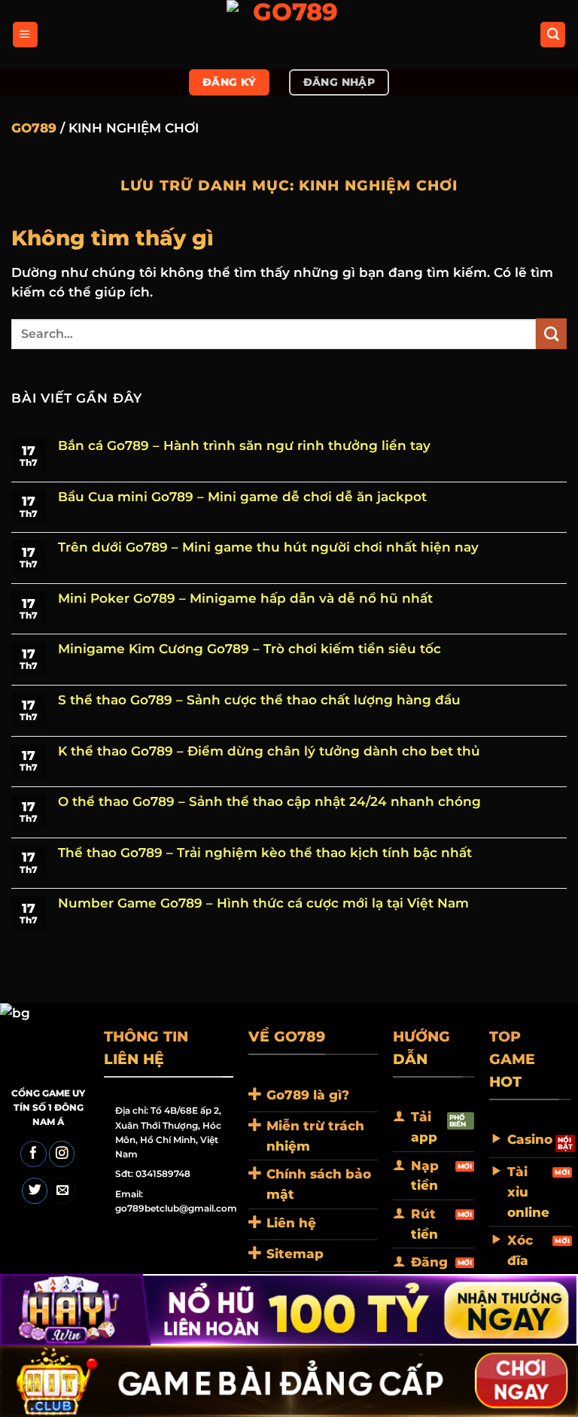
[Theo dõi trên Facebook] (33, 1154)
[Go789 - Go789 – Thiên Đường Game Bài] (289, 34)
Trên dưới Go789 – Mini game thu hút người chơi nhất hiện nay (268, 547)
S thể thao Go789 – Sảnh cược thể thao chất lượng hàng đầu (259, 700)
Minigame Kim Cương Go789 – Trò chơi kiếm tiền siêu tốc (249, 649)
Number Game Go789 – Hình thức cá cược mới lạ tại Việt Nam (263, 903)
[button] (25, 34)
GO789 (33, 127)
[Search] (552, 34)
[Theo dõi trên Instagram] (62, 1154)
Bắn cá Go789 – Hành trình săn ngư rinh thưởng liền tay (244, 446)
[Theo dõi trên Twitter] (34, 1191)
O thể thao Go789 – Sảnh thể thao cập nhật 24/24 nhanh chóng (269, 802)
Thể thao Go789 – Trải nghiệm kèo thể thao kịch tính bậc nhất (265, 853)
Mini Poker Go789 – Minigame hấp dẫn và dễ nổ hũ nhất (245, 598)
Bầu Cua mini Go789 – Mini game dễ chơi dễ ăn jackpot (242, 497)
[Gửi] (551, 333)
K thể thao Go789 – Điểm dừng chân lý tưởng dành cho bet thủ (269, 751)
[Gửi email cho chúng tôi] (62, 1191)
